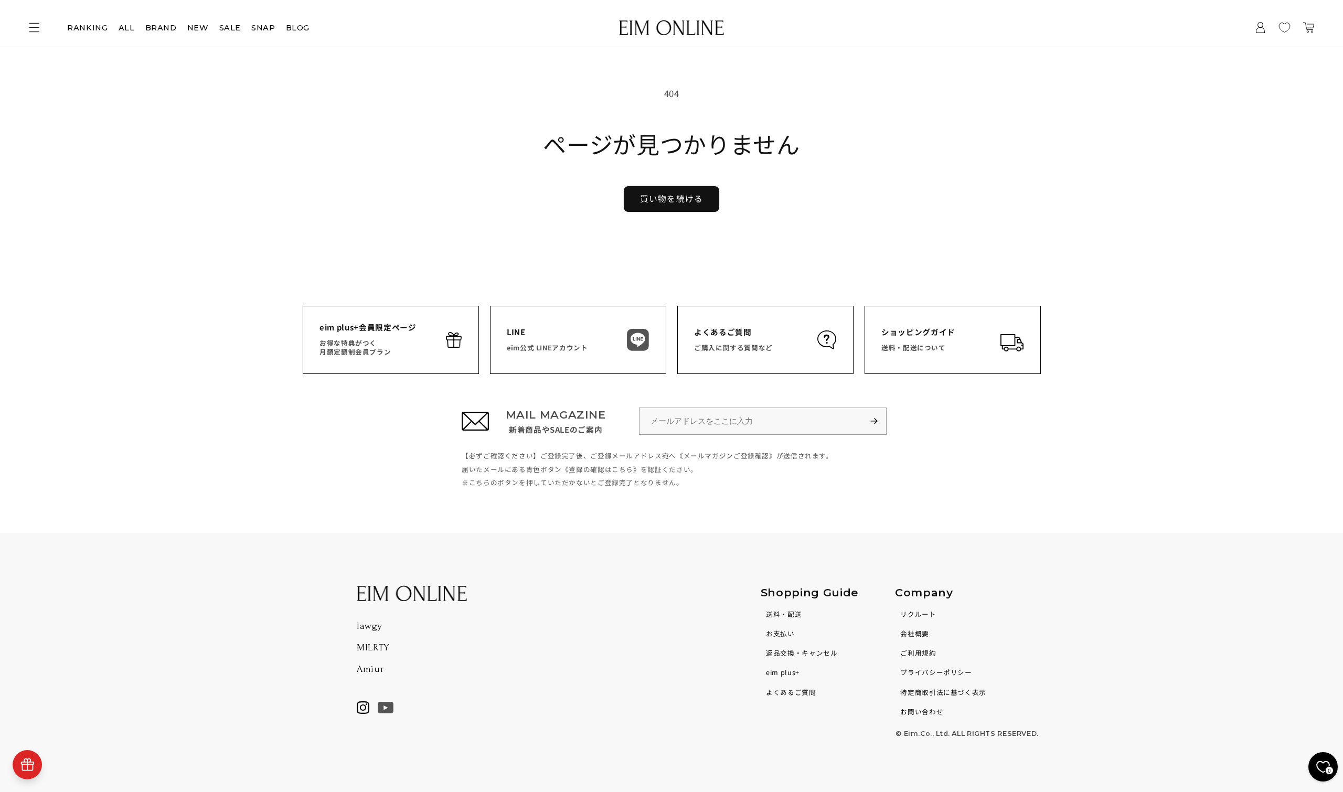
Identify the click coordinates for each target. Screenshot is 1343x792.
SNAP (263, 28)
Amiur (370, 669)
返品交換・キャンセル (801, 653)
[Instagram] (363, 707)
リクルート (918, 614)
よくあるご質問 (791, 692)
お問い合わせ (921, 711)
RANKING (87, 28)
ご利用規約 (918, 653)
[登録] (878, 421)
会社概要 (914, 633)
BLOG (298, 28)
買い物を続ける (671, 198)
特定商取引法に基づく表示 (943, 692)
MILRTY (373, 647)
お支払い (780, 633)
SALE (230, 28)
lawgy (369, 626)
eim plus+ (783, 672)
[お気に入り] (1285, 28)
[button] (34, 28)
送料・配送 (784, 614)
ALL (127, 28)
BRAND (161, 28)
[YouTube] (385, 707)
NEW (198, 28)
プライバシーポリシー (936, 672)
